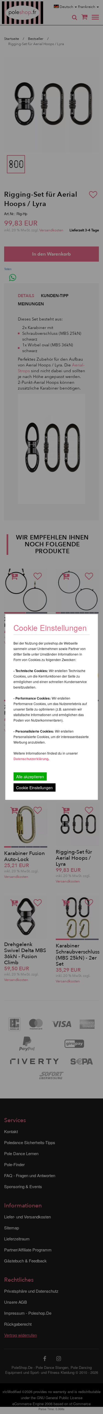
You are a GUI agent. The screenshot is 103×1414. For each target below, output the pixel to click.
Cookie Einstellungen (34, 787)
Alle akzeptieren (30, 776)
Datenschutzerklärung (30, 758)
